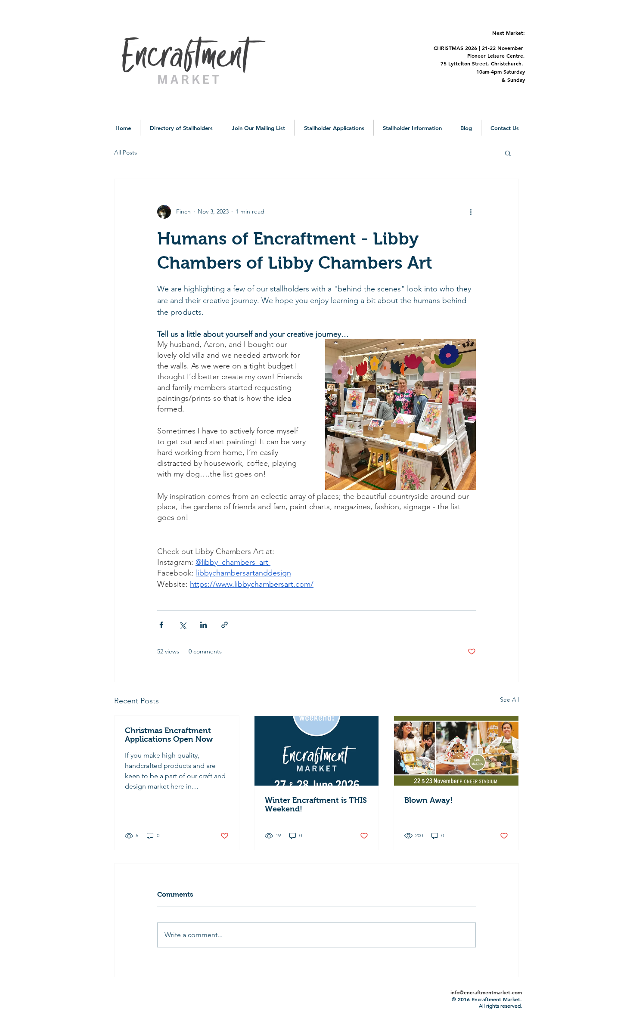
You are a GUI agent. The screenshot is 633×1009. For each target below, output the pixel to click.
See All (509, 699)
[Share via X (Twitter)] (182, 625)
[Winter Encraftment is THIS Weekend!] (316, 751)
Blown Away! (428, 800)
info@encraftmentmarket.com (486, 992)
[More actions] (470, 212)
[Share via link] (224, 625)
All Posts (125, 152)
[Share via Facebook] (161, 625)
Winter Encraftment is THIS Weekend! (316, 804)
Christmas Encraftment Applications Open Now (169, 734)
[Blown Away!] (456, 751)
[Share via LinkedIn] (203, 625)
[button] (181, 128)
